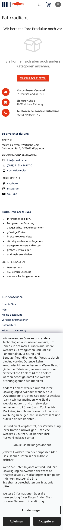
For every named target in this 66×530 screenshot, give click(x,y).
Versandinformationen (15, 319)
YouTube (12, 193)
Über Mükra (9, 304)
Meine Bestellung (12, 314)
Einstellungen (32, 510)
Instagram (13, 188)
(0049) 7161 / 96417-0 (19, 165)
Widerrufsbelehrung (14, 330)
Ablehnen (16, 521)
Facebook (12, 183)
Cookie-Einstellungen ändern (31, 445)
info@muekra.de (17, 160)
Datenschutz (9, 325)
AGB (4, 309)
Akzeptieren (47, 521)
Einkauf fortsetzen (33, 78)
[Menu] (58, 4)
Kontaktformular (16, 170)
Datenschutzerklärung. (29, 501)
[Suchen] (39, 4)
